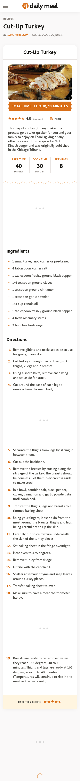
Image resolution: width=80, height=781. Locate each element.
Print (58, 119)
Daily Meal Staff (17, 35)
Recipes (8, 18)
